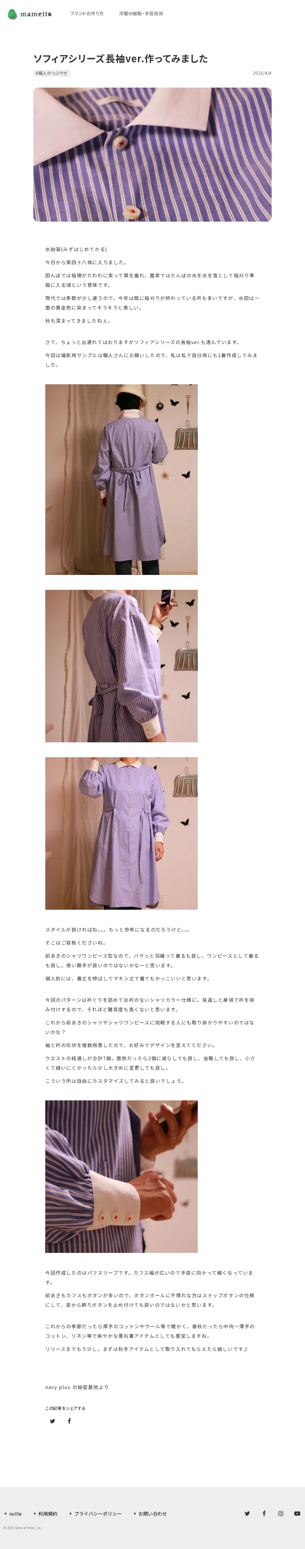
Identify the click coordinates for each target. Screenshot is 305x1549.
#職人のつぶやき (51, 73)
